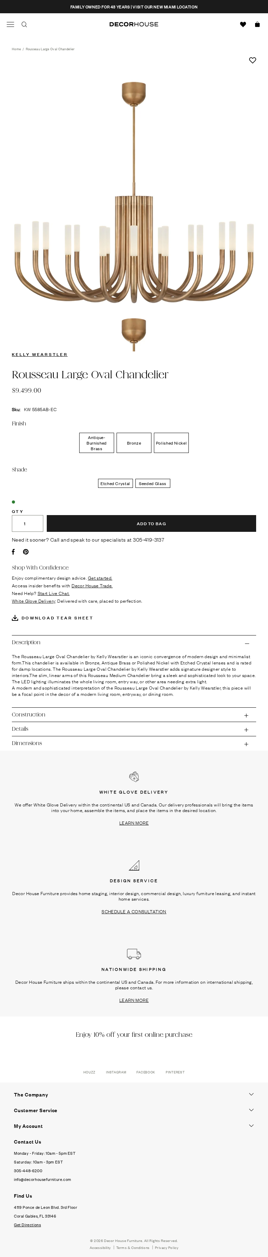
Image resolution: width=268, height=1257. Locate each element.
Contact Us (28, 1141)
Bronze (134, 443)
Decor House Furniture (123, 1240)
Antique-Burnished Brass (97, 443)
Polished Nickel (171, 443)
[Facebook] (13, 552)
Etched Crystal (115, 483)
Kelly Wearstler (40, 353)
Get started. (100, 577)
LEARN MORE (134, 822)
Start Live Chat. (54, 592)
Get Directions (27, 1224)
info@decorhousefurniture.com (42, 1179)
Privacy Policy (167, 1247)
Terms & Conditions (133, 1247)
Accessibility (100, 1247)
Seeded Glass (152, 483)
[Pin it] (26, 552)
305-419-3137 (148, 539)
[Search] (24, 24)
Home (16, 48)
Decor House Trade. (92, 585)
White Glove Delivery (33, 600)
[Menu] (10, 24)
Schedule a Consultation (134, 911)
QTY (18, 510)
